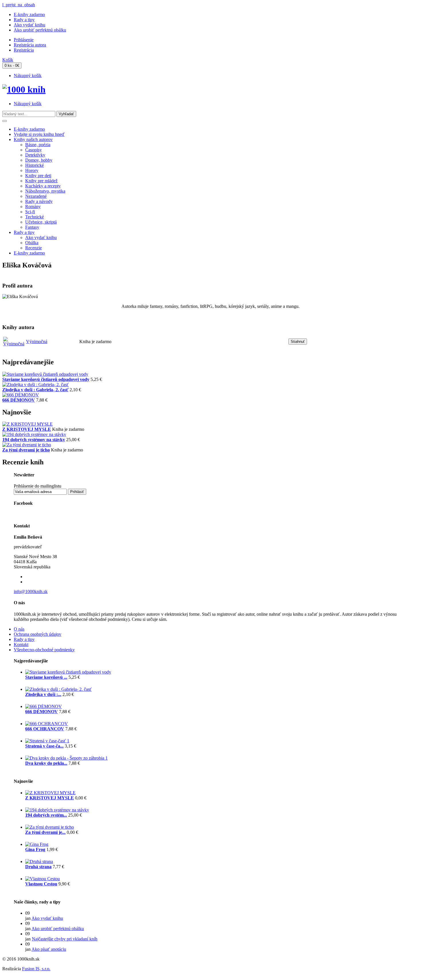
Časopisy (33, 149)
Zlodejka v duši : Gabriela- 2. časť (35, 389)
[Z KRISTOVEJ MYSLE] (27, 424)
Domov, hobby (38, 160)
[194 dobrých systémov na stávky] (34, 434)
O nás (19, 629)
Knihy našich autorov (33, 139)
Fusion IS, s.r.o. (36, 968)
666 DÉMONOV (18, 400)
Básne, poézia (37, 144)
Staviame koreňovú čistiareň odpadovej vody (45, 379)
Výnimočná (36, 341)
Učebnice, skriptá (41, 222)
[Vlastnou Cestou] (42, 878)
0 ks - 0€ (12, 65)
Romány (33, 206)
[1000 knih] (24, 89)
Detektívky (35, 154)
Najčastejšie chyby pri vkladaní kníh (64, 938)
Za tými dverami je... (45, 832)
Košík (7, 59)
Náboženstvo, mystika (45, 191)
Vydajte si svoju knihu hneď (39, 134)
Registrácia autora (30, 44)
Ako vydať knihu (29, 24)
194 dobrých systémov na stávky (33, 439)
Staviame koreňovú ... (46, 677)
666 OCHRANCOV (44, 728)
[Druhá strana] (39, 861)
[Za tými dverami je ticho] (26, 444)
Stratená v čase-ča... (44, 746)
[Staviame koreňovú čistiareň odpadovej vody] (45, 374)
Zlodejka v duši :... (43, 694)
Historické (34, 165)
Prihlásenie (24, 39)
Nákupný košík (28, 75)
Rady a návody (39, 201)
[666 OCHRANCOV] (46, 723)
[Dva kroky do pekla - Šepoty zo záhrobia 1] (66, 758)
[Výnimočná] (13, 343)
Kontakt (21, 644)
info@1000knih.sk (31, 591)
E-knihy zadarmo (29, 14)
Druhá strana (38, 866)
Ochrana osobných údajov (37, 634)
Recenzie (33, 247)
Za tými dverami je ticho (26, 449)
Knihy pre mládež (41, 180)
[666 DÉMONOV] (20, 394)
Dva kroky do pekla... (46, 763)
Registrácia (24, 50)
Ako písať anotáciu (49, 949)
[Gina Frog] (36, 844)
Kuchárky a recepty (43, 185)
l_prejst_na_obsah (18, 4)
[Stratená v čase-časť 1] (47, 740)
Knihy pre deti (38, 175)
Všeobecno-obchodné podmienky (44, 649)
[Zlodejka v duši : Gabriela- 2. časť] (35, 384)
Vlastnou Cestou (41, 883)
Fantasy (32, 227)
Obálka (31, 242)
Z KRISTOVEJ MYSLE (26, 429)
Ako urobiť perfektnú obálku (40, 30)
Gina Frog (35, 849)
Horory (31, 170)
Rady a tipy (24, 19)
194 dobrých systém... (46, 815)
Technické (34, 216)
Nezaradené (36, 196)
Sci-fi (30, 211)
